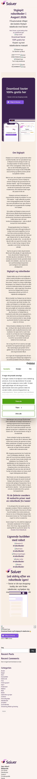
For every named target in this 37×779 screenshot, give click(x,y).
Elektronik (4, 679)
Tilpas (17, 407)
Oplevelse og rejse (6, 694)
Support (3, 774)
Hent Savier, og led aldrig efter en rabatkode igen (19, 31)
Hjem (2, 685)
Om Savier (4, 770)
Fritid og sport (5, 683)
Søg (2, 647)
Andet (3, 671)
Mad (2, 690)
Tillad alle (18, 401)
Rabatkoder (4, 700)
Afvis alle (18, 413)
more (4, 711)
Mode (3, 692)
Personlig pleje (5, 698)
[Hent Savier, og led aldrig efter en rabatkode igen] (18, 34)
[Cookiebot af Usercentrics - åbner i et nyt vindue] (26, 363)
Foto (2, 681)
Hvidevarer (4, 686)
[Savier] (14, 571)
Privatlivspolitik (5, 776)
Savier (9, 3)
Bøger (3, 673)
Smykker (3, 702)
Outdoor (3, 696)
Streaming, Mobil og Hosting (9, 706)
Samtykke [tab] (6, 369)
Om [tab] (30, 369)
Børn (2, 675)
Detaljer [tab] (18, 369)
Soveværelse (5, 704)
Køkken (3, 688)
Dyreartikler (4, 677)
